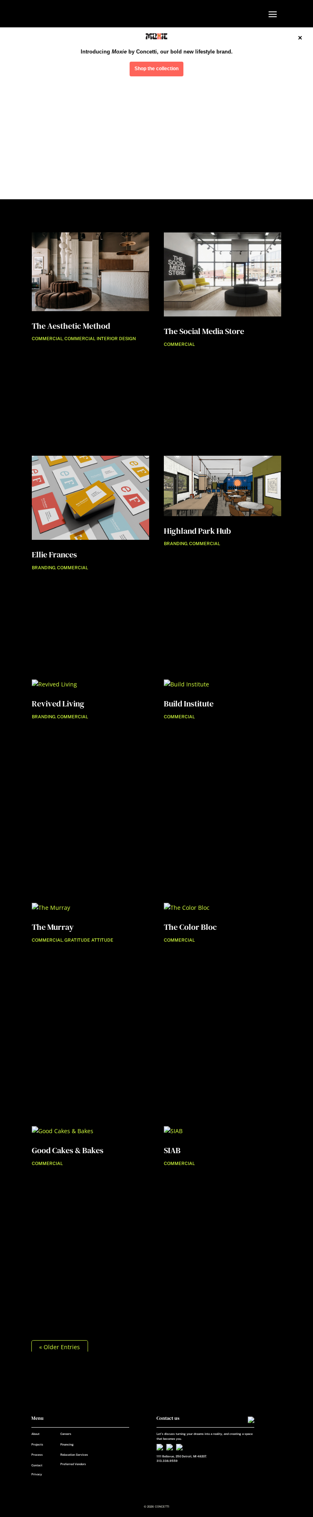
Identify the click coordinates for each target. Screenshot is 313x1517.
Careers (65, 1434)
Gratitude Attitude (88, 940)
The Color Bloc (190, 927)
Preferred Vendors (73, 1464)
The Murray (53, 927)
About (35, 1434)
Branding (43, 567)
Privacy (36, 1474)
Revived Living (58, 703)
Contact (36, 1465)
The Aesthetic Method (71, 326)
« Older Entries (59, 1347)
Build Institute (189, 703)
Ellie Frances (54, 554)
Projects (37, 1444)
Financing (67, 1444)
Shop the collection (156, 68)
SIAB (172, 1150)
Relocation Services (74, 1455)
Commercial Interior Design (100, 338)
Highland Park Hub (197, 531)
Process (37, 1455)
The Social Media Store (204, 331)
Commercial (47, 338)
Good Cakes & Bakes (68, 1150)
